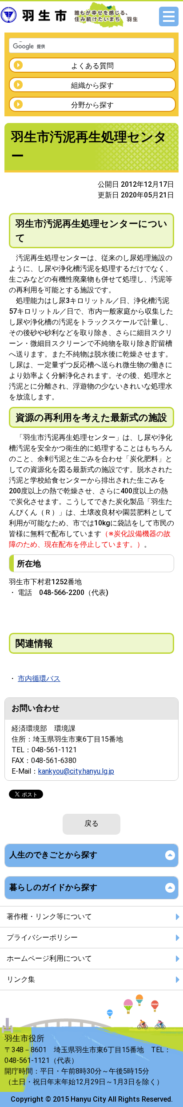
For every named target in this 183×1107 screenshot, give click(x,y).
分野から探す (92, 105)
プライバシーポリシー (42, 937)
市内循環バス (39, 678)
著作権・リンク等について (49, 916)
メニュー (169, 16)
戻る (91, 823)
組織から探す (92, 85)
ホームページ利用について (49, 958)
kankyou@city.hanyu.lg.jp (76, 771)
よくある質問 (92, 66)
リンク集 (21, 979)
